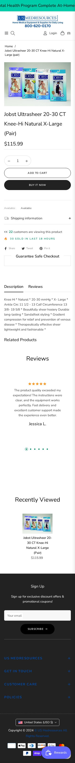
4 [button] (39, 449)
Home (9, 46)
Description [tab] (13, 286)
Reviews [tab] (35, 286)
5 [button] (43, 449)
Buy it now (37, 185)
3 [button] (34, 449)
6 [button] (47, 449)
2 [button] (30, 449)
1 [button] (26, 449)
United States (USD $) (38, 722)
